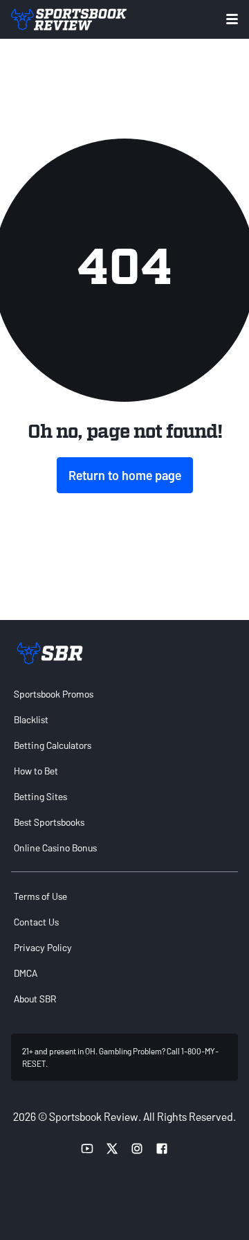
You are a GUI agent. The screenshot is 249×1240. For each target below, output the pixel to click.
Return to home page (124, 475)
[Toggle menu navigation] (232, 19)
